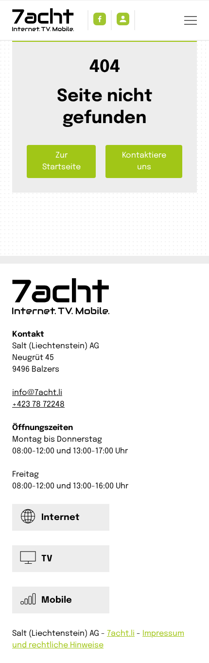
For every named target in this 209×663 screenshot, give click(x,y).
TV (46, 559)
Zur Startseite (61, 161)
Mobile (56, 600)
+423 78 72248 (38, 404)
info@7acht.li (37, 393)
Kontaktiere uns (144, 161)
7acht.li (121, 633)
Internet (60, 517)
